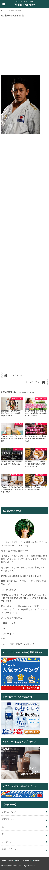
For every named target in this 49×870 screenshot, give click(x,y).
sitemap (17, 860)
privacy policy (27, 860)
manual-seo (36, 860)
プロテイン (7, 841)
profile (4, 860)
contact (10, 860)
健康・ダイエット (10, 849)
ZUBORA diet (24, 5)
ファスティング (9, 811)
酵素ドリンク (8, 819)
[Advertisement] (24, 47)
